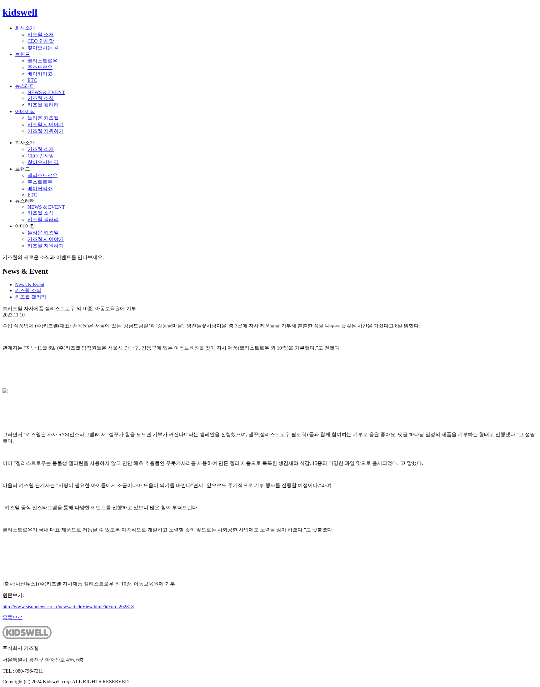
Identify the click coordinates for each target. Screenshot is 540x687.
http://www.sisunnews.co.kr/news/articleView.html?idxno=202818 (68, 606)
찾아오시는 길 (43, 47)
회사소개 (25, 28)
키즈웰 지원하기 (46, 131)
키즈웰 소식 (41, 98)
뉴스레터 (25, 86)
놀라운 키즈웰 (43, 118)
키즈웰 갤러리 (43, 104)
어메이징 (25, 111)
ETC (32, 80)
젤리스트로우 (43, 60)
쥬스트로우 (40, 67)
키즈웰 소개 (41, 34)
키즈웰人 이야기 (46, 124)
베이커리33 (40, 74)
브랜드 (22, 54)
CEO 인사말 (41, 41)
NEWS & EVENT (46, 92)
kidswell (20, 12)
